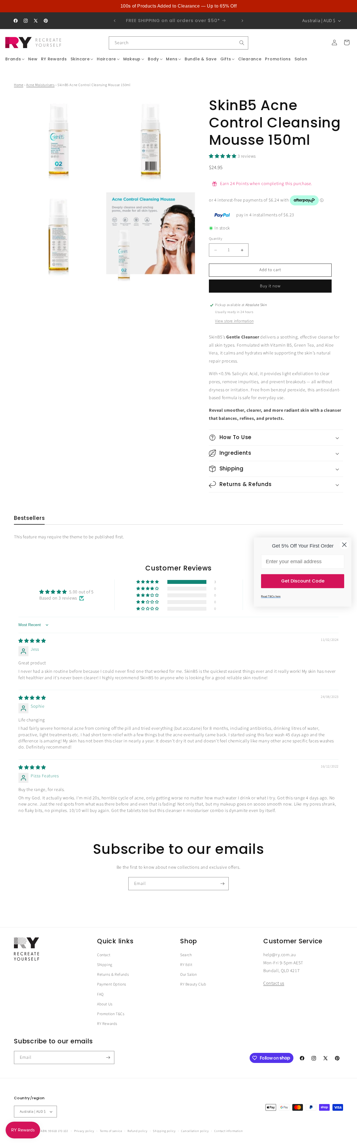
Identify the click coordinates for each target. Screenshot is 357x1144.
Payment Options (111, 984)
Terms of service (111, 1131)
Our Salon (188, 975)
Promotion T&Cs (110, 1014)
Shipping (104, 965)
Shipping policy (164, 1131)
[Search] (242, 43)
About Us (105, 1004)
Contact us (273, 983)
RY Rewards (107, 1024)
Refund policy (137, 1131)
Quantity (215, 238)
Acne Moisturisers (40, 84)
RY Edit (186, 965)
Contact (103, 955)
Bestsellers (29, 518)
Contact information (228, 1131)
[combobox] (178, 43)
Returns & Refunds (113, 975)
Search (186, 955)
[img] (32, 641)
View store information (234, 321)
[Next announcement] (242, 20)
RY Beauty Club (193, 984)
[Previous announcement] (114, 20)
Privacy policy (84, 1131)
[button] (15, 59)
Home (18, 84)
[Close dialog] (344, 545)
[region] (178, 6)
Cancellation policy (195, 1131)
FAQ (100, 994)
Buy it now (270, 286)
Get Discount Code (302, 581)
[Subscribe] (222, 883)
